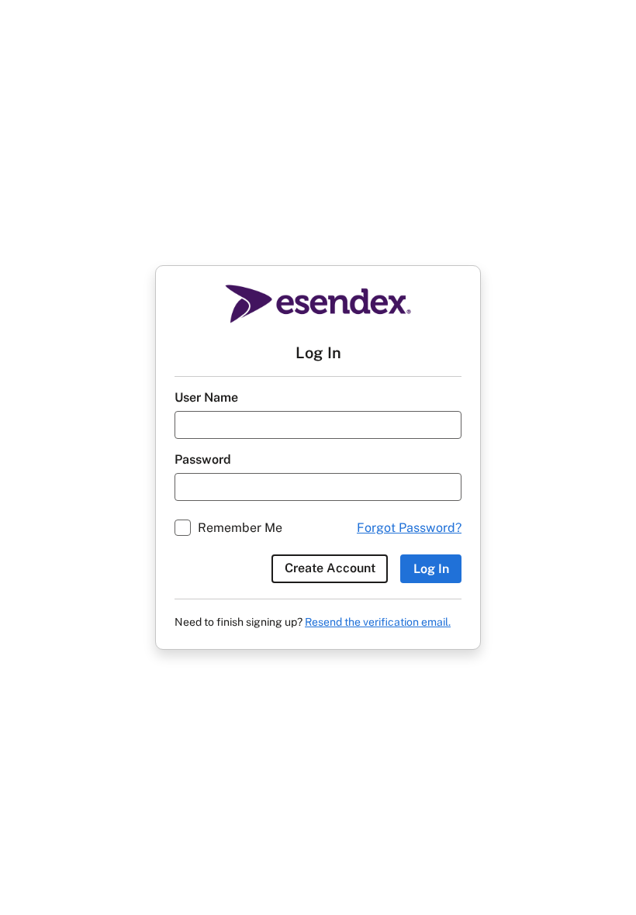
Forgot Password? (409, 527)
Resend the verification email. (378, 622)
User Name (206, 397)
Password (203, 459)
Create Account (330, 568)
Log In (431, 568)
